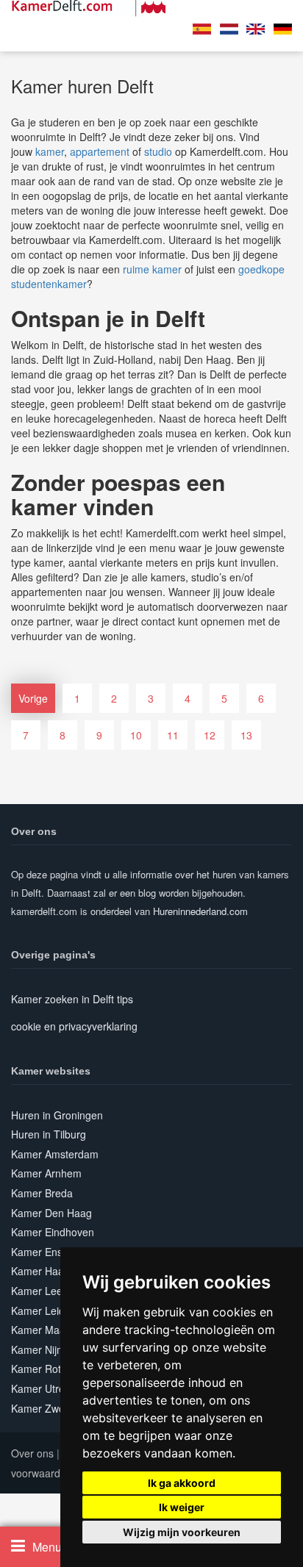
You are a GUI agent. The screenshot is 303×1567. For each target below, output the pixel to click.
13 (246, 735)
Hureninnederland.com (200, 911)
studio (158, 151)
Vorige (33, 698)
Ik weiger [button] (181, 1507)
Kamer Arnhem (46, 1173)
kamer (49, 151)
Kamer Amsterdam (55, 1154)
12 (209, 735)
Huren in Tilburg (48, 1134)
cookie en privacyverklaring (74, 1026)
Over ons (32, 1453)
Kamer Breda (42, 1193)
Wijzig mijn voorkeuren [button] (181, 1532)
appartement (99, 151)
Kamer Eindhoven (52, 1231)
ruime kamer (152, 269)
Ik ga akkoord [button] (181, 1483)
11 (173, 735)
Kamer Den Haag (51, 1212)
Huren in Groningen (57, 1115)
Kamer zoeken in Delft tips (72, 999)
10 (136, 735)
